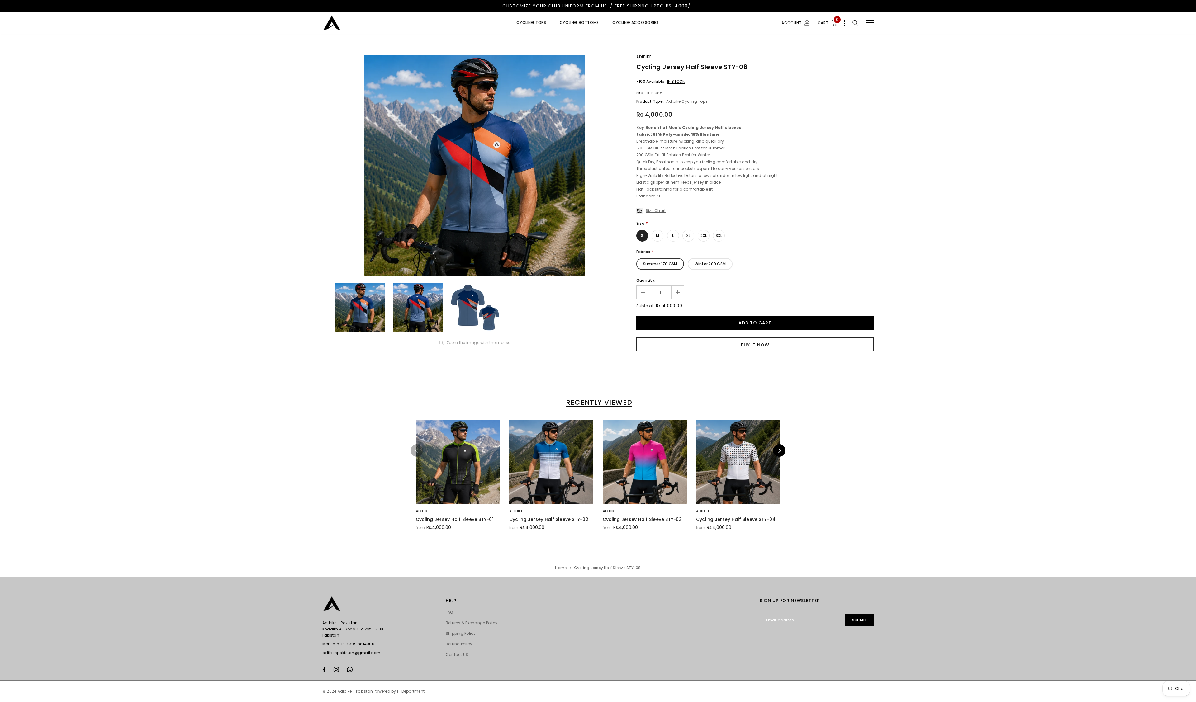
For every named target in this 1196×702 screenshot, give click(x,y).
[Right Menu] (870, 23)
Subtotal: (645, 306)
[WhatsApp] (350, 669)
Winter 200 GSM (710, 263)
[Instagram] (336, 669)
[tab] (598, 402)
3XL (719, 235)
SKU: (640, 93)
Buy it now (755, 345)
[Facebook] (323, 669)
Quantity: (645, 280)
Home (561, 567)
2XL (703, 235)
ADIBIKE (643, 56)
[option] (474, 165)
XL (688, 235)
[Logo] (370, 22)
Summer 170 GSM (660, 263)
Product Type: (650, 101)
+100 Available (650, 81)
